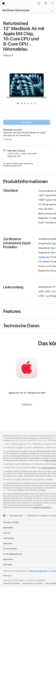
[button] (38, 3)
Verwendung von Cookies (33, 583)
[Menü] (52, 3)
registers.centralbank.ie (42, 507)
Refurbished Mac (16, 516)
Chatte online (14, 153)
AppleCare (44, 257)
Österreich (7, 576)
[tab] (18, 103)
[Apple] (4, 515)
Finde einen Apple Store (38, 571)
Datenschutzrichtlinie (11, 583)
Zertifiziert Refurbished (15, 10)
